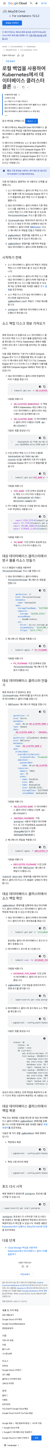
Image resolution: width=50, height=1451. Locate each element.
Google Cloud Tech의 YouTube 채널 (17, 1413)
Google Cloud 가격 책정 (12, 1319)
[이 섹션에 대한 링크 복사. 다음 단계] (18, 1241)
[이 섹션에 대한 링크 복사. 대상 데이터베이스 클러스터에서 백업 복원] (18, 1111)
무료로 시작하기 (12, 23)
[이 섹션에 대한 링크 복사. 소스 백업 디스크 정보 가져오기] (5, 328)
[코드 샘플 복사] (44, 386)
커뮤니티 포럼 (7, 1340)
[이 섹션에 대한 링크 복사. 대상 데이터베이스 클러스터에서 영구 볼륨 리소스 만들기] (38, 560)
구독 (36, 1438)
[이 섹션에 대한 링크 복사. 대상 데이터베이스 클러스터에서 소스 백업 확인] (25, 898)
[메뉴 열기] (4, 3)
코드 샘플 (6, 1374)
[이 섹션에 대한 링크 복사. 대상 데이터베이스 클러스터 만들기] (8, 685)
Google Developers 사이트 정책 (34, 1291)
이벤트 (5, 1400)
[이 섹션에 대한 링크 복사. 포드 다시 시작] (25, 1187)
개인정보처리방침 (22, 1423)
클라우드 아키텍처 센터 (11, 1379)
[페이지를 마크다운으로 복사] (23, 87)
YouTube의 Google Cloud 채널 (15, 1409)
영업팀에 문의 (7, 1328)
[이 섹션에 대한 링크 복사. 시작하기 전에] (24, 258)
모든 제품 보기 (8, 1315)
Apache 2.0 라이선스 (25, 1288)
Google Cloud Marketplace (13, 1324)
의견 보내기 (10, 61)
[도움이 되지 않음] (23, 55)
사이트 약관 (37, 1423)
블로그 (5, 1395)
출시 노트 (6, 1349)
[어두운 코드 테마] (40, 386)
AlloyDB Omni (16, 11)
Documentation (17, 47)
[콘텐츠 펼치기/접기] (19, 94)
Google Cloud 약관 (11, 1428)
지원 (4, 1345)
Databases (31, 47)
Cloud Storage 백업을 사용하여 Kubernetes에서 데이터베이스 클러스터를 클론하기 (27, 1251)
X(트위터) (6, 1404)
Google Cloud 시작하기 (11, 1370)
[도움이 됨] (18, 55)
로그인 (44, 3)
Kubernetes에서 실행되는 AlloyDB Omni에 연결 (24, 1226)
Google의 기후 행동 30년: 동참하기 (18, 1432)
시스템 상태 (7, 1354)
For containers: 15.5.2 (25, 16)
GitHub (5, 1366)
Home (4, 47)
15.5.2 (31, 121)
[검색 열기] (31, 3)
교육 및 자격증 (8, 1383)
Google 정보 (7, 1423)
